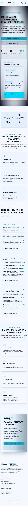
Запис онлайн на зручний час (14, 443)
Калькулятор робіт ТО (6, 481)
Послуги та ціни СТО (5, 479)
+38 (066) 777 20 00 (5, 493)
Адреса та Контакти (5, 485)
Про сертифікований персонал (8, 483)
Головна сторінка (5, 478)
